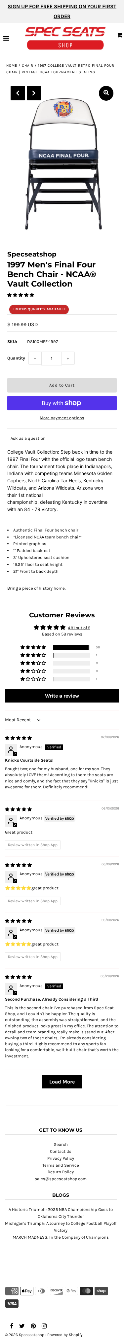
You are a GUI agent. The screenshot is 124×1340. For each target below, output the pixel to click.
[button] (20, 294)
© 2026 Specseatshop (24, 1334)
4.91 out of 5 (79, 627)
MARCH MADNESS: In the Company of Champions (61, 1237)
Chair (27, 65)
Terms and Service (60, 1165)
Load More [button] (62, 1082)
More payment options (62, 417)
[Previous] (18, 93)
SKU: (12, 341)
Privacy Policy (60, 1158)
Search (61, 1144)
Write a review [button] (62, 696)
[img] (18, 738)
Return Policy (61, 1171)
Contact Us (60, 1151)
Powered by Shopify (65, 1334)
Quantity (16, 358)
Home (11, 65)
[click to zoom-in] (106, 93)
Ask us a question (28, 438)
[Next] (34, 93)
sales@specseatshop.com (61, 1178)
